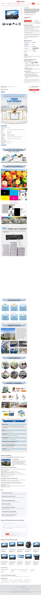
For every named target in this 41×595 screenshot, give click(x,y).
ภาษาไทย (18, 589)
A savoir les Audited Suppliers (36, 586)
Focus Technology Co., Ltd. (20, 590)
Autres (11, 572)
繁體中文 (12, 588)
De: (4, 523)
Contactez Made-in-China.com (24, 586)
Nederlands (12, 589)
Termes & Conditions (28, 592)
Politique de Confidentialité (17, 586)
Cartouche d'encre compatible (24, 569)
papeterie (2, 572)
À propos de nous (2, 586)
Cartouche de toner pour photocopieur (15, 569)
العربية (38, 588)
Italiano (29, 588)
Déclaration (6, 586)
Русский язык (32, 588)
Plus (1, 583)
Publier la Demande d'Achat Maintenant (11, 535)
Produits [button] (9, 3)
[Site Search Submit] (33, 3)
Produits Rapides (30, 586)
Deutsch (23, 588)
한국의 (36, 588)
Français (18, 588)
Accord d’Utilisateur (11, 586)
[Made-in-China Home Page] (20, 1)
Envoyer (7, 534)
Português (26, 588)
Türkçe (20, 589)
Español (20, 588)
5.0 (32, 87)
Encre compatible (32, 569)
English (6, 588)
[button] (1, 1)
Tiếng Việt (23, 589)
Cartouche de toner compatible (4, 569)
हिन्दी (15, 589)
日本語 (15, 588)
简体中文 (9, 588)
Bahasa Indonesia (28, 589)
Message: (4, 527)
